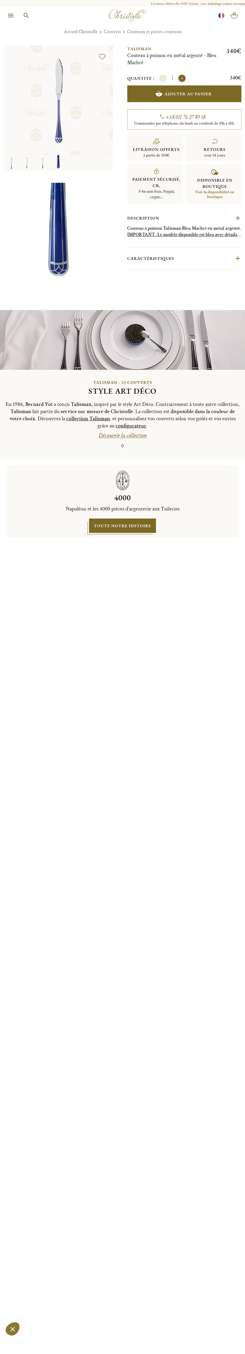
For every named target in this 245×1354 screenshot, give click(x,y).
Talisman (139, 48)
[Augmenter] (182, 78)
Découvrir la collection (123, 435)
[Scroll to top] (227, 1336)
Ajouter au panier (188, 93)
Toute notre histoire (122, 525)
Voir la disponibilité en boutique (214, 194)
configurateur (131, 425)
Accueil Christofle (81, 32)
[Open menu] (11, 16)
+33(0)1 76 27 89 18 (185, 117)
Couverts (112, 32)
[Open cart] (234, 16)
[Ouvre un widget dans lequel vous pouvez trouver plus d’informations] (22, 1343)
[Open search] (26, 16)
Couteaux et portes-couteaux (154, 32)
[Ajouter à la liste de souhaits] (102, 56)
